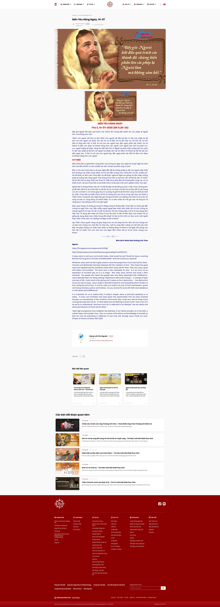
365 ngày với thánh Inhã (136, 541)
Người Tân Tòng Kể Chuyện (137, 524)
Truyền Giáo (114, 529)
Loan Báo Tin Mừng (97, 531)
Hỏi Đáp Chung (152, 597)
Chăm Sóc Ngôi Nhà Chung (99, 553)
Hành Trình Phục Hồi (135, 527)
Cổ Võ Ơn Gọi (95, 556)
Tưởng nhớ (57, 531)
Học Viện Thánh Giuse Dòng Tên (99, 573)
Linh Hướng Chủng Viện (98, 528)
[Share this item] (94, 403)
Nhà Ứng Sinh (88, 589)
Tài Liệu (126, 597)
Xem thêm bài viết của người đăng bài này (101, 340)
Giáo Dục (94, 559)
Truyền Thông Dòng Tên (136, 521)
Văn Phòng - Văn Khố (98, 570)
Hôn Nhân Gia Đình (116, 535)
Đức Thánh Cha (153, 521)
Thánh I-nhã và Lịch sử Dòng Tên (62, 521)
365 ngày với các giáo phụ (137, 543)
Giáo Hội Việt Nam (154, 527)
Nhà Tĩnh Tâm (77, 589)
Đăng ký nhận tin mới (135, 585)
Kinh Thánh (114, 521)
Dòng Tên (56, 542)
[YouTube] (164, 503)
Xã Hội (112, 538)
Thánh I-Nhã (76, 521)
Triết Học (113, 527)
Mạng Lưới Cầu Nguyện (98, 536)
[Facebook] (159, 503)
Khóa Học (151, 532)
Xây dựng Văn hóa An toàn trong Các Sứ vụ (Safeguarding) (61, 535)
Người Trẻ (132, 597)
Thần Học (113, 524)
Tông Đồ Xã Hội (96, 539)
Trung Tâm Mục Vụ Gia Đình (62, 589)
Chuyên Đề (114, 541)
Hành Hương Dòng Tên (98, 562)
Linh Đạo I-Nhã (77, 524)
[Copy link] (83, 356)
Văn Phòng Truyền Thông (99, 567)
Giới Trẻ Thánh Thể (97, 548)
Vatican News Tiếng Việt (136, 529)
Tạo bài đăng (75, 597)
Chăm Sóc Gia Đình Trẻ (98, 550)
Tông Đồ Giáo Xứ (96, 534)
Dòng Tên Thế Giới (59, 585)
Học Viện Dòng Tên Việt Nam (116, 585)
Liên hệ (56, 540)
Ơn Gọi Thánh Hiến (116, 532)
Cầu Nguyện (114, 543)
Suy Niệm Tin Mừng (116, 549)
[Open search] (160, 4)
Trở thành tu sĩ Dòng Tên (60, 525)
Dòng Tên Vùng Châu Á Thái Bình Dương (79, 585)
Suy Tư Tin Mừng (115, 546)
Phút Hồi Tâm (76, 529)
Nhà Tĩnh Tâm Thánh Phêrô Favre (99, 524)
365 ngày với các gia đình (137, 546)
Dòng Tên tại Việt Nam (60, 528)
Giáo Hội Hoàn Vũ (153, 524)
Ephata (132, 538)
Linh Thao (75, 527)
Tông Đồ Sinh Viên (97, 545)
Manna (132, 532)
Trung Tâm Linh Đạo (97, 521)
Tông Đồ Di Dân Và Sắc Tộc (99, 542)
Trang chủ (74, 15)
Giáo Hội (113, 597)
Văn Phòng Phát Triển (98, 564)
